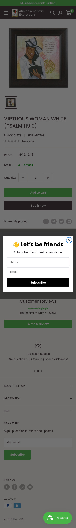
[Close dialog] (69, 240)
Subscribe (38, 282)
